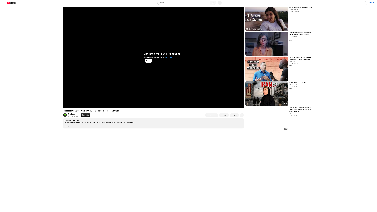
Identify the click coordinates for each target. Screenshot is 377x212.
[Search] (213, 3)
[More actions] (242, 115)
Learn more (168, 57)
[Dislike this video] (215, 115)
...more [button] (67, 126)
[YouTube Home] (11, 2)
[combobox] (184, 3)
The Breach (72, 114)
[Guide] (3, 3)
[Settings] (362, 3)
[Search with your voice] (220, 3)
